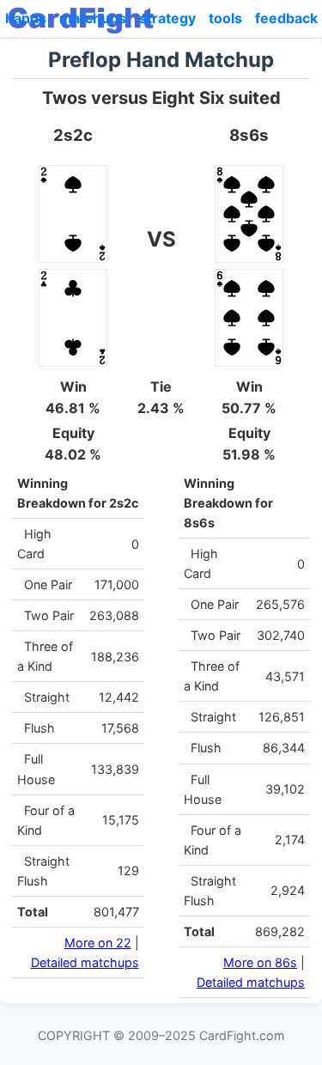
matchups (92, 18)
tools (225, 18)
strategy (167, 18)
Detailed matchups (85, 962)
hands (25, 18)
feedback (286, 18)
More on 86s (260, 962)
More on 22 (97, 942)
